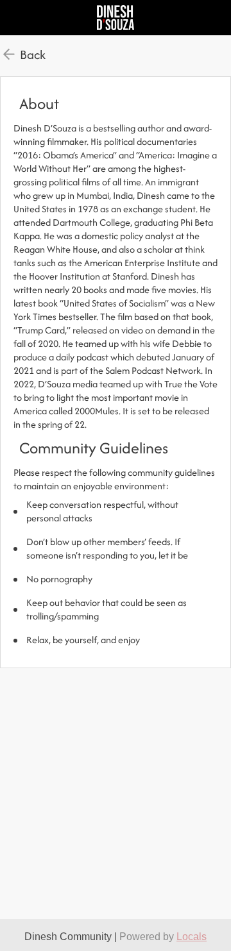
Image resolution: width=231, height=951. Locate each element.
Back (33, 54)
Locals (191, 936)
